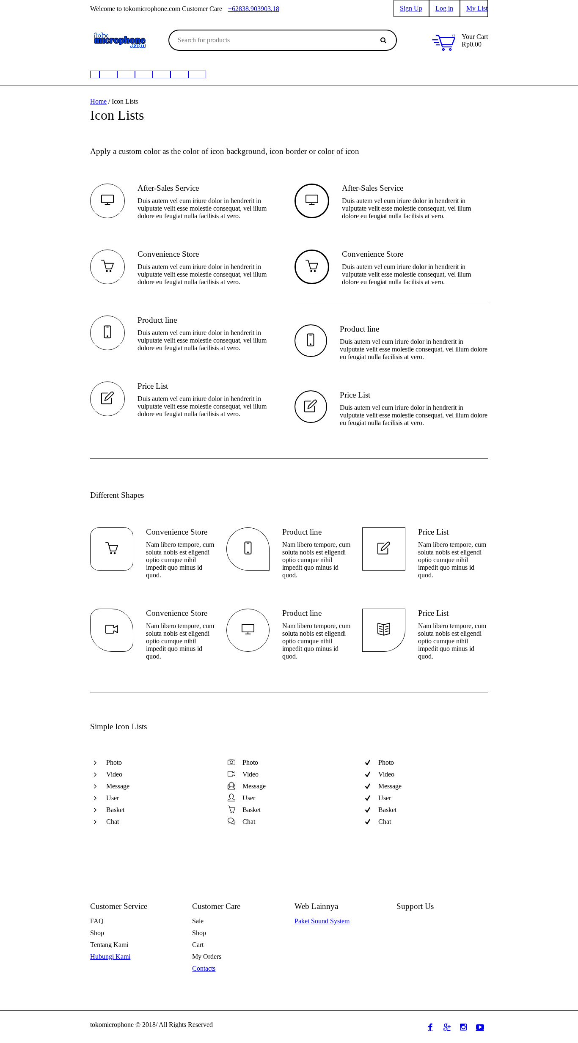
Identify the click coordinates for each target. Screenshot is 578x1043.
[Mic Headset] (126, 74)
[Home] (94, 74)
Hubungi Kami (110, 956)
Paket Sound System (322, 921)
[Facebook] (430, 1027)
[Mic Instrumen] (144, 74)
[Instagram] (463, 1027)
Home (98, 101)
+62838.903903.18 (253, 8)
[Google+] (446, 1027)
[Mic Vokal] (179, 74)
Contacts (203, 968)
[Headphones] (197, 74)
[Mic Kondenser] (162, 74)
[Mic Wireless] (108, 74)
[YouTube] (479, 1027)
